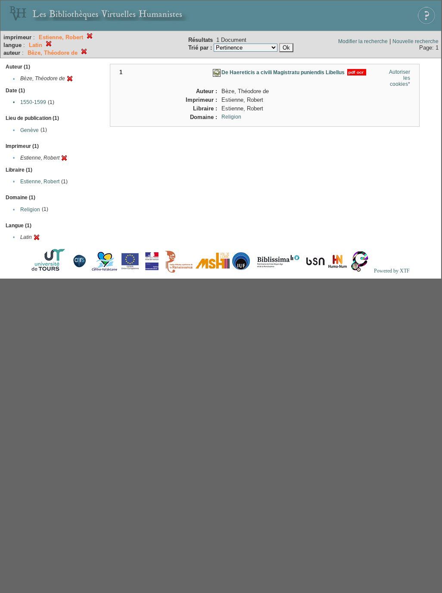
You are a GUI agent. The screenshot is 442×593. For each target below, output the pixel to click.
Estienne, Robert (39, 182)
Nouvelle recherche (415, 41)
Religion (30, 210)
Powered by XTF (392, 271)
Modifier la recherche (363, 41)
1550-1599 (33, 102)
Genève (29, 130)
